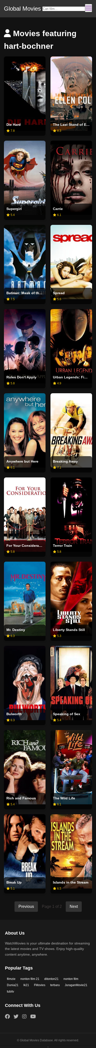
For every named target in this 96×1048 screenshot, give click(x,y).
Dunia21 (12, 985)
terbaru (55, 985)
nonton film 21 (29, 979)
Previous (26, 906)
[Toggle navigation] (88, 8)
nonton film (71, 979)
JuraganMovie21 (76, 985)
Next (74, 906)
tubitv (10, 991)
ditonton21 (51, 979)
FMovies (39, 985)
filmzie (11, 979)
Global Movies (22, 8)
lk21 (26, 985)
